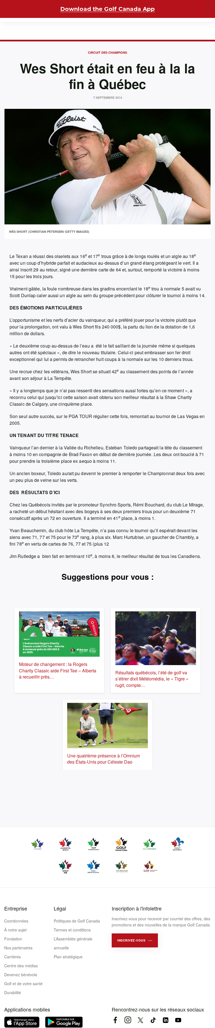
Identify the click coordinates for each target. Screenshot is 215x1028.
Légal (60, 908)
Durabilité (12, 992)
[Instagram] (127, 1020)
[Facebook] (115, 1020)
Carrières (12, 956)
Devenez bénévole (20, 974)
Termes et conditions (72, 930)
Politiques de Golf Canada (77, 921)
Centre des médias (21, 965)
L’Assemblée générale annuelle (73, 943)
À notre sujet (15, 930)
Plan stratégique (68, 956)
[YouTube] (178, 1020)
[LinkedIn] (165, 1020)
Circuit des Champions (107, 52)
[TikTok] (152, 1020)
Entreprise (15, 908)
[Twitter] (140, 1020)
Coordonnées (16, 921)
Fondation (13, 939)
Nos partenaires (18, 947)
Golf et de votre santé (23, 983)
